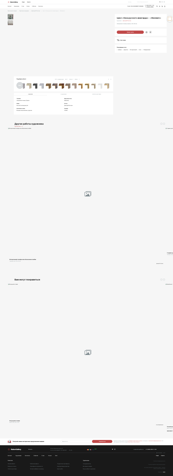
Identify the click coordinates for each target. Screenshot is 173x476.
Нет (19, 85)
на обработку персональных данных (135, 440)
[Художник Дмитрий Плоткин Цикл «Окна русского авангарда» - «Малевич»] (63, 44)
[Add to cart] (167, 422)
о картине (30, 94)
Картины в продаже (24, 10)
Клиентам (10, 460)
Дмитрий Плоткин (35, 10)
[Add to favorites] (17, 255)
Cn (164, 1)
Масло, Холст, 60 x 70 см (14, 422)
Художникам (86, 460)
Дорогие (30, 110)
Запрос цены (130, 32)
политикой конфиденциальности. (155, 440)
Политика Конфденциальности (159, 461)
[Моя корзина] (162, 6)
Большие (19, 110)
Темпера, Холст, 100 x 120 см (15, 261)
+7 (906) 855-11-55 (149, 5)
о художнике (63, 94)
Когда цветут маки (14, 420)
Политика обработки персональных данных (156, 464)
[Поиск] (157, 6)
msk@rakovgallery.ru (138, 449)
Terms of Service (136, 442)
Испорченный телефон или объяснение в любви (22, 259)
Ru (160, 1)
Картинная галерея (12, 10)
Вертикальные (24, 110)
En (162, 1)
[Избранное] (159, 6)
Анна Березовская (159, 424)
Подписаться (102, 441)
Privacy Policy (130, 442)
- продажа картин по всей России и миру (159, 468)
